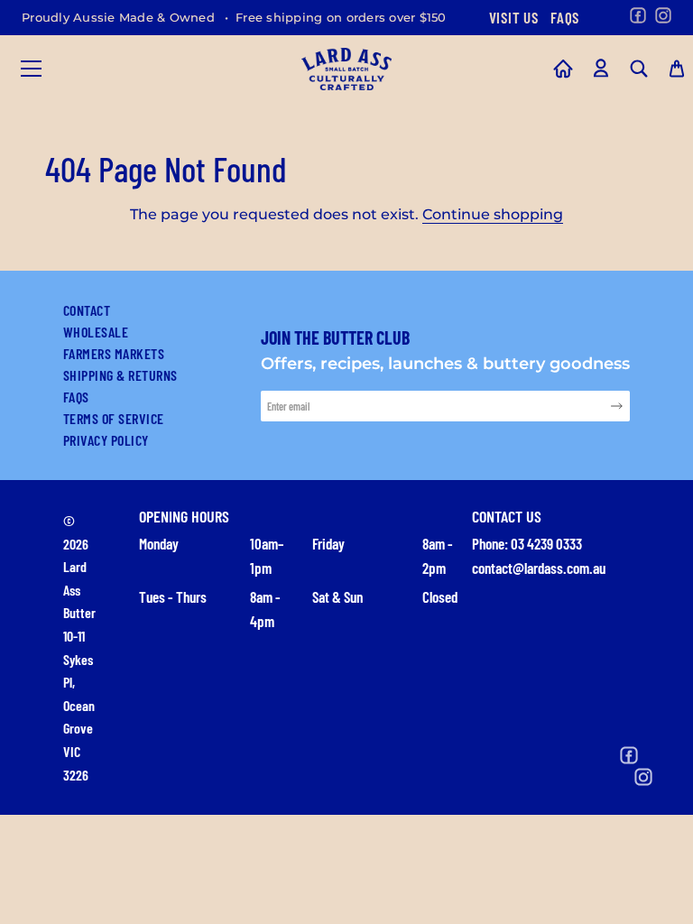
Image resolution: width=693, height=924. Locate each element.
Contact (86, 310)
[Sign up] (617, 405)
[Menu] (31, 68)
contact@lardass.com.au (538, 568)
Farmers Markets (113, 353)
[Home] (563, 68)
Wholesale (95, 331)
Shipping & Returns (120, 374)
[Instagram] (663, 15)
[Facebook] (638, 15)
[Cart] (677, 68)
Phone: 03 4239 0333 (527, 543)
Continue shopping (492, 214)
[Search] (639, 68)
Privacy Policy (106, 439)
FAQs (564, 17)
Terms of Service (113, 418)
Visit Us (513, 17)
